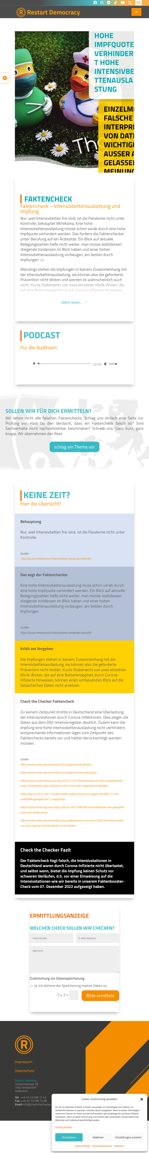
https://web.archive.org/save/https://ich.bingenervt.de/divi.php (55, 764)
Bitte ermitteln (100, 995)
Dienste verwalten (63, 1127)
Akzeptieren (69, 1137)
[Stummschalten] (105, 364)
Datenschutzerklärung (102, 1145)
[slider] (65, 363)
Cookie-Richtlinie (82, 1145)
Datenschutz (24, 1070)
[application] (74, 364)
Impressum (119, 1145)
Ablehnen (98, 1137)
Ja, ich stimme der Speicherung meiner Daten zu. (70, 985)
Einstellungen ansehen (129, 1137)
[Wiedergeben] (34, 363)
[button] (142, 1099)
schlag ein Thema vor (74, 446)
